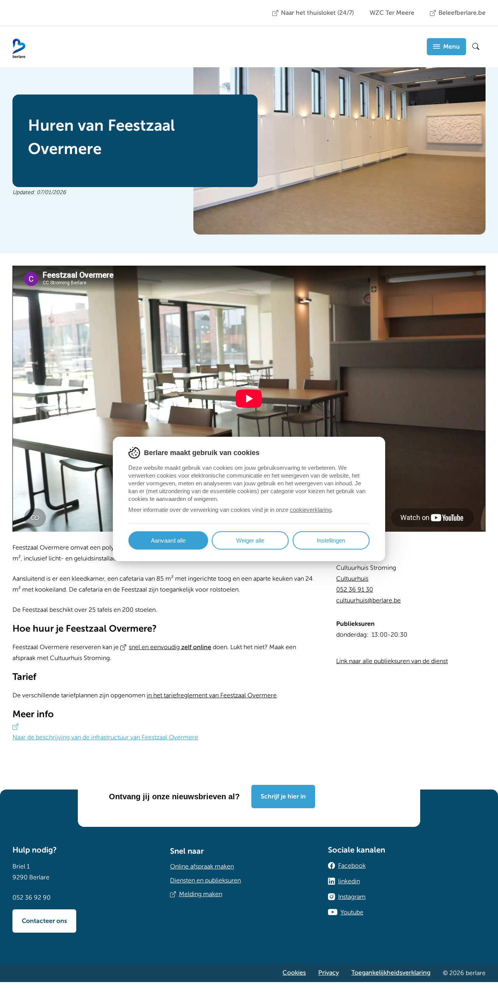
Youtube (351, 912)
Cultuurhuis (352, 578)
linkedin (349, 881)
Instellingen (331, 540)
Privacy (328, 972)
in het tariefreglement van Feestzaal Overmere (212, 695)
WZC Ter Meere (392, 12)
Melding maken (200, 894)
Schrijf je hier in (283, 796)
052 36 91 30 (354, 589)
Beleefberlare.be (462, 12)
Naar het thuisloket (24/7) (317, 12)
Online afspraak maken (202, 866)
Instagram (352, 896)
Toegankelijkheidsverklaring (390, 972)
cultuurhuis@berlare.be (368, 600)
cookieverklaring (310, 509)
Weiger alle (250, 540)
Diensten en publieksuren (205, 880)
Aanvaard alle (168, 540)
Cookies (294, 972)
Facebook (352, 865)
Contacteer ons (44, 920)
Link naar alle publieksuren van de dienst (392, 661)
